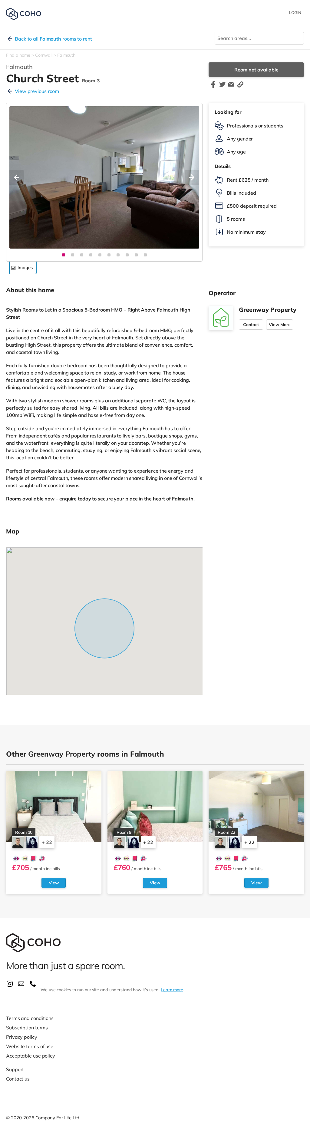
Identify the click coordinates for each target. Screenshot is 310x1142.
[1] (63, 254)
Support (15, 1069)
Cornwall (43, 55)
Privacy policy (21, 1037)
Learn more (172, 989)
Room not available (256, 70)
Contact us (18, 1079)
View (54, 883)
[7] (118, 254)
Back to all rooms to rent (53, 39)
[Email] (231, 87)
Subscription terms (27, 1028)
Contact (251, 324)
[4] (90, 254)
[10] (145, 254)
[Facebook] (213, 87)
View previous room (37, 91)
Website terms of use (29, 1046)
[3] (81, 254)
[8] (127, 254)
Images (25, 267)
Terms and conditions (30, 1018)
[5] (99, 254)
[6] (108, 254)
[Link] (240, 87)
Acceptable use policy (30, 1056)
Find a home (18, 55)
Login (295, 12)
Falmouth (66, 55)
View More (279, 324)
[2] (72, 254)
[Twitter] (222, 87)
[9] (136, 254)
